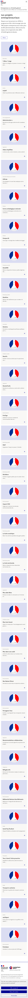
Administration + (8, 120)
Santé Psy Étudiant (8, 829)
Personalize (14, 995)
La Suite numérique (8, 533)
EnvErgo (5, 415)
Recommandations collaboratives (12, 740)
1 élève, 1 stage (7, 61)
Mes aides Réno (7, 592)
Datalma (5, 327)
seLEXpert (6, 917)
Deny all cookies (14, 991)
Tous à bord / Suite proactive (11, 858)
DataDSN (5, 268)
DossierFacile (6, 386)
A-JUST (5, 90)
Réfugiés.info (6, 770)
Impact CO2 (6, 504)
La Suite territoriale (8, 563)
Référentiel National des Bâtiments (13, 799)
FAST (4, 445)
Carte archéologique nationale (12, 209)
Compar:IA (6, 238)
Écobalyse (6, 947)
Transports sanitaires (9, 888)
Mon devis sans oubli (9, 651)
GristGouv (6, 474)
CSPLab (5, 179)
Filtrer (4, 37)
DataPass (5, 297)
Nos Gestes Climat (8, 681)
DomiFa (5, 356)
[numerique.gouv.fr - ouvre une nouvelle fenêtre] (15, 968)
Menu (26, 1)
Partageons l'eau (7, 711)
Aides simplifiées (8, 149)
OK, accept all (14, 988)
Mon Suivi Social (7, 622)
